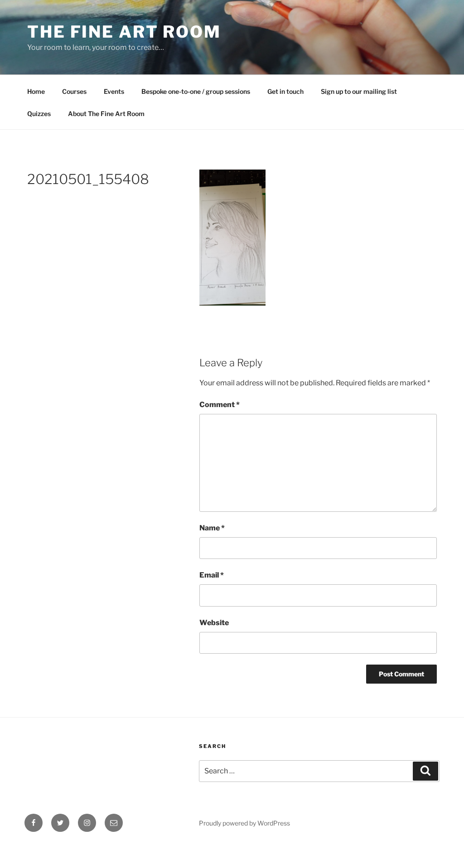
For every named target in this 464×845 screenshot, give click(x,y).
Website (214, 622)
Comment (219, 404)
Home (36, 91)
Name (212, 528)
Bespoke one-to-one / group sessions (195, 91)
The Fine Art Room (124, 32)
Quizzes (39, 113)
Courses (74, 91)
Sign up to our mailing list (359, 91)
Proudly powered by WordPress (244, 823)
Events (114, 91)
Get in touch (285, 91)
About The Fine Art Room (106, 113)
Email (211, 575)
